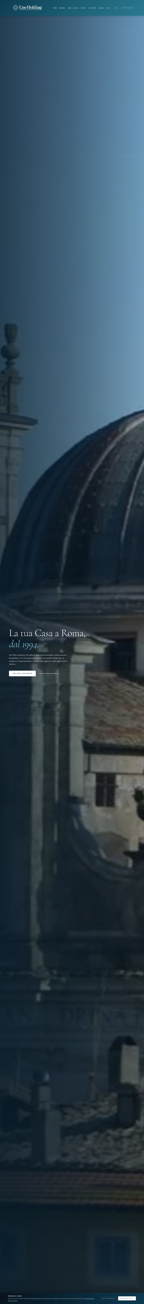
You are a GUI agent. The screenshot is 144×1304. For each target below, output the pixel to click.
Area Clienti (128, 8)
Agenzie (101, 8)
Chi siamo (92, 8)
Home (55, 8)
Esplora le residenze (22, 673)
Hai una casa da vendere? (50, 673)
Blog (108, 8)
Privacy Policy (12, 1301)
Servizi (83, 8)
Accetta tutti (127, 1298)
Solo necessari (108, 1298)
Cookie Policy (89, 1298)
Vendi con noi (73, 8)
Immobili (62, 8)
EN (116, 8)
